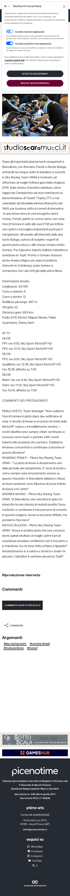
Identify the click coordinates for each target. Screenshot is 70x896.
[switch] (9, 43)
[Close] (64, 6)
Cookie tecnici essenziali (29, 32)
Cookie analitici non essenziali (33, 44)
